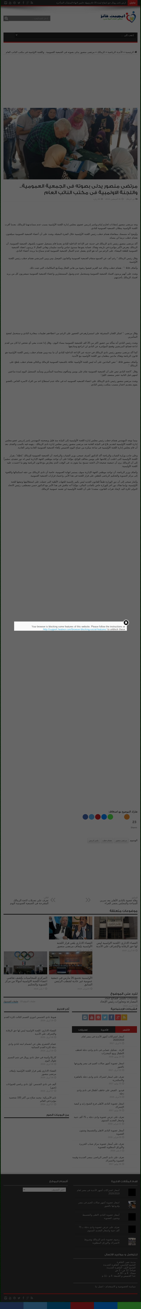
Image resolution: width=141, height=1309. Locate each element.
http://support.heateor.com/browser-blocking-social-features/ (75, 629)
